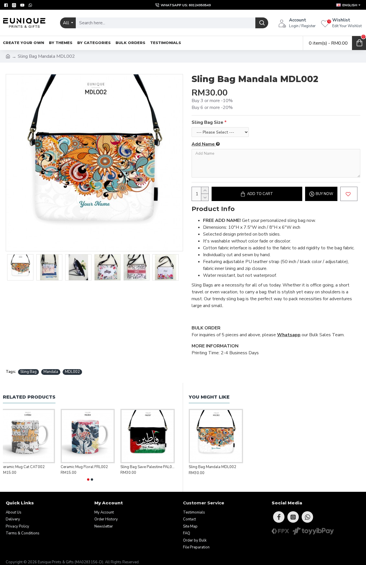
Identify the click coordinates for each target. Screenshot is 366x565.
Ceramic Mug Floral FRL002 (86, 467)
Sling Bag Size (207, 122)
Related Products (29, 397)
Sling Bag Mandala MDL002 (212, 467)
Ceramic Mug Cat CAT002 (25, 467)
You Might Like (209, 397)
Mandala (50, 371)
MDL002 (72, 371)
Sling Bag (28, 371)
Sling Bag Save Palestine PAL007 (150, 467)
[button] (88, 479)
